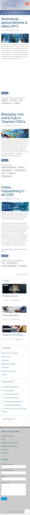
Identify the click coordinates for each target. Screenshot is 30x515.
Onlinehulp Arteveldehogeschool (10, 443)
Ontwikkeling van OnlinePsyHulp (12, 335)
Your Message (5, 482)
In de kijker (7, 356)
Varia (6, 375)
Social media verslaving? (11, 394)
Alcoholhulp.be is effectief (10, 315)
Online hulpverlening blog (8, 5)
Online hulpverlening (19, 98)
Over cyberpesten (9, 390)
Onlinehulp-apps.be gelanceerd (13, 405)
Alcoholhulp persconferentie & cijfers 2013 (14, 22)
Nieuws (6, 367)
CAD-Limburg (13, 100)
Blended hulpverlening (20, 170)
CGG (20, 100)
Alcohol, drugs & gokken (7, 98)
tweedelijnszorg (22, 266)
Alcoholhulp (4, 100)
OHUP (3, 439)
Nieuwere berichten (22, 274)
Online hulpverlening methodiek (9, 266)
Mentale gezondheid (6, 260)
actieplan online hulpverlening (8, 167)
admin (18, 30)
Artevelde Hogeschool (7, 170)
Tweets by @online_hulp (8, 419)
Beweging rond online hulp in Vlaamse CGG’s (13, 118)
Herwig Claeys (16, 300)
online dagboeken (11, 173)
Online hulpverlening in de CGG (12, 191)
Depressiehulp (5, 453)
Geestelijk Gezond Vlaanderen (9, 446)
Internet (7, 360)
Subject (3, 476)
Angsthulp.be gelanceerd (10, 296)
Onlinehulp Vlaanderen (7, 436)
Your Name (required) (7, 464)
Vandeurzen (16, 103)
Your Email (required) (7, 470)
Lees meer (5, 93)
